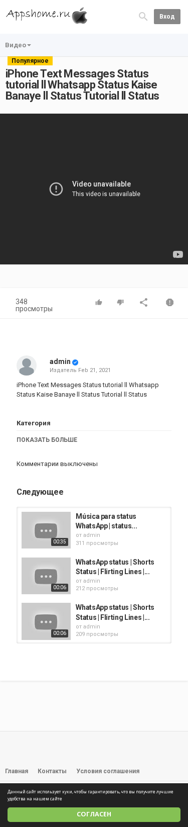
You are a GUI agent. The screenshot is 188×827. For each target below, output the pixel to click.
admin (60, 361)
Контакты (52, 771)
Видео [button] (15, 45)
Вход (167, 16)
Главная (16, 771)
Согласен (94, 814)
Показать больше (47, 439)
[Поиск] (143, 16)
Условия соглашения (107, 771)
